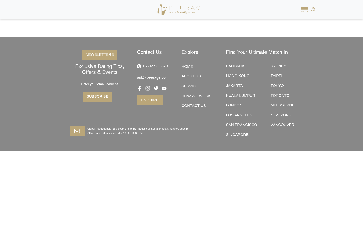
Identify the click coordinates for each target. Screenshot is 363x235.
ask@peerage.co (151, 77)
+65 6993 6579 (155, 66)
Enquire (149, 100)
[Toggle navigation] (304, 10)
